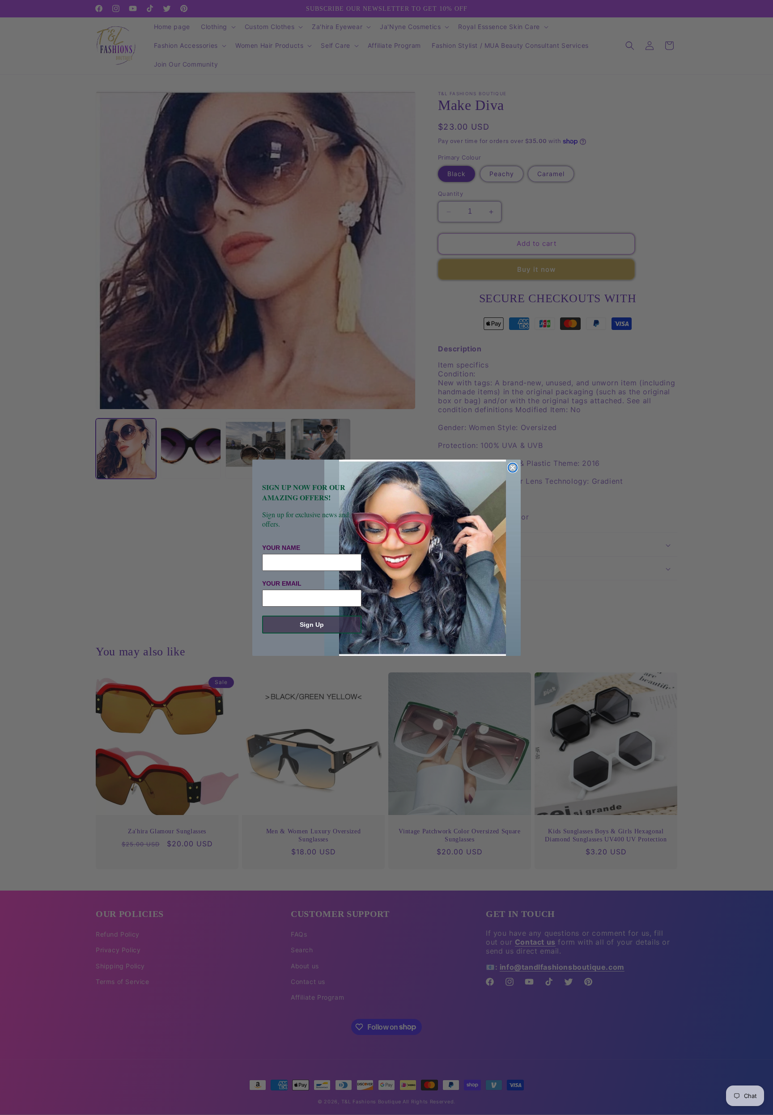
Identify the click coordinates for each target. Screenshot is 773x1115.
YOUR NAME (281, 547)
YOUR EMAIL (282, 583)
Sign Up (312, 624)
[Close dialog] (512, 467)
